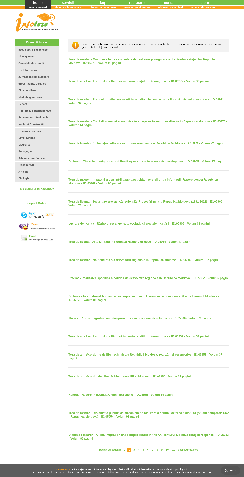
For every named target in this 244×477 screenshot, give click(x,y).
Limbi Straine (26, 137)
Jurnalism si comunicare (33, 76)
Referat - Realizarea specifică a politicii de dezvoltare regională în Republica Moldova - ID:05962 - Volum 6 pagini (148, 278)
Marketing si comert (30, 97)
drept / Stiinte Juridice (32, 83)
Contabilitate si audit (31, 63)
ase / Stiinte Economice (33, 49)
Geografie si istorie (30, 130)
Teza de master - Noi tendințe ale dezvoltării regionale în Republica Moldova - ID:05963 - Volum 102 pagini (143, 260)
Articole (23, 171)
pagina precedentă (110, 449)
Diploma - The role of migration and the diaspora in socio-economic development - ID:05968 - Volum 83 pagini (146, 161)
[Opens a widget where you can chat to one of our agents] (230, 470)
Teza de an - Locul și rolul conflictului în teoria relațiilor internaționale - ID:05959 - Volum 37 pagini (138, 336)
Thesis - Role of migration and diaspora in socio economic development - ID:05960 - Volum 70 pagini (139, 318)
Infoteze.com (62, 469)
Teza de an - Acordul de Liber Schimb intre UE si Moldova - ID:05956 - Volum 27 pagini (129, 376)
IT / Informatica (27, 70)
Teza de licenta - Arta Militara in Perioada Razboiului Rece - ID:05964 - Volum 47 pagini (129, 241)
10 (167, 449)
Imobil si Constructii (31, 124)
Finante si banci (28, 90)
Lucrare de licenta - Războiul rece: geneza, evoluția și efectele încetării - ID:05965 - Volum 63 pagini (139, 223)
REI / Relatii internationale (34, 110)
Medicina (24, 144)
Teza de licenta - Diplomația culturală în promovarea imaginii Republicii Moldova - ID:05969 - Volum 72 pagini (145, 143)
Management (26, 56)
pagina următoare (188, 449)
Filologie (23, 178)
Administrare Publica (31, 158)
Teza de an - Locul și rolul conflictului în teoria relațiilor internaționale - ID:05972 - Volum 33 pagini (138, 81)
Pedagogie (25, 151)
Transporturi (26, 164)
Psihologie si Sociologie (33, 117)
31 (173, 449)
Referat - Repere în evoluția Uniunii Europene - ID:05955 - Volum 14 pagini (120, 394)
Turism (22, 103)
